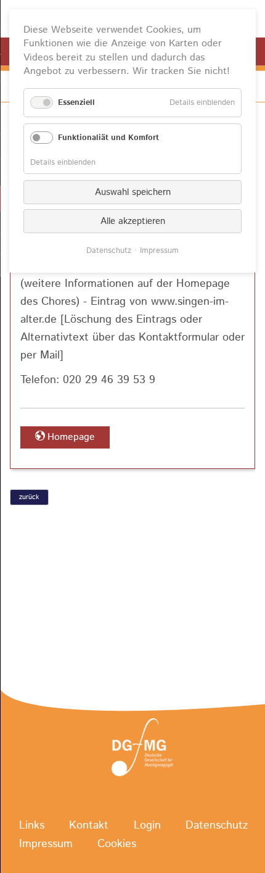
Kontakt (88, 825)
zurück (29, 497)
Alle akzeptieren (132, 221)
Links (31, 825)
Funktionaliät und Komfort (108, 138)
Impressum (46, 844)
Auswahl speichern (133, 192)
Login (147, 825)
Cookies (116, 844)
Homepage (71, 437)
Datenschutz (217, 825)
